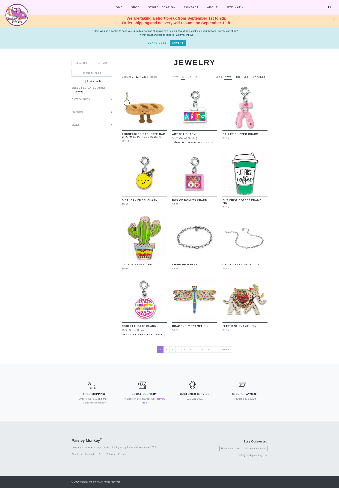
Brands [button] (77, 112)
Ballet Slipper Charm (240, 134)
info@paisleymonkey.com (253, 455)
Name (228, 76)
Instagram (257, 448)
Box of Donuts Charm (189, 200)
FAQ (99, 454)
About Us (77, 454)
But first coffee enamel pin (242, 201)
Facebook (231, 448)
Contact (191, 7)
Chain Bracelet (185, 264)
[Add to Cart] (127, 108)
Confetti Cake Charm (139, 326)
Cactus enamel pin (137, 264)
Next (226, 349)
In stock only (94, 81)
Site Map (233, 7)
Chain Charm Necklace (241, 264)
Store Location (162, 7)
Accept (178, 43)
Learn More (157, 43)
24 (189, 76)
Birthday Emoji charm (140, 200)
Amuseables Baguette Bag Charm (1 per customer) (143, 135)
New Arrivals (258, 76)
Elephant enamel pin (239, 326)
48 (196, 76)
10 (216, 349)
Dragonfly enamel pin (190, 326)
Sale (245, 76)
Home (118, 7)
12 (183, 76)
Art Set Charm (184, 134)
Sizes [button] (76, 124)
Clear (102, 63)
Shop (135, 7)
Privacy (122, 454)
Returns (110, 454)
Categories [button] (81, 99)
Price (237, 76)
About (212, 7)
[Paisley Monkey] (16, 7)
